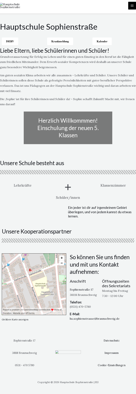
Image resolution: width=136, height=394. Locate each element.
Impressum (111, 353)
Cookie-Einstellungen (112, 365)
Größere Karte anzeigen (15, 319)
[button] (3, 129)
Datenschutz (112, 340)
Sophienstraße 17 (81, 289)
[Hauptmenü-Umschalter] (132, 6)
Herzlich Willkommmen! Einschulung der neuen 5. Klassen (68, 127)
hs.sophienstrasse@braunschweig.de (95, 318)
